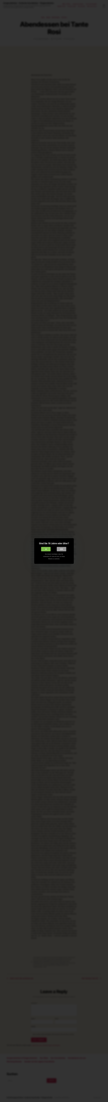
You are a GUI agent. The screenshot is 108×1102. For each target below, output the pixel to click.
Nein (61, 549)
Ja (46, 549)
